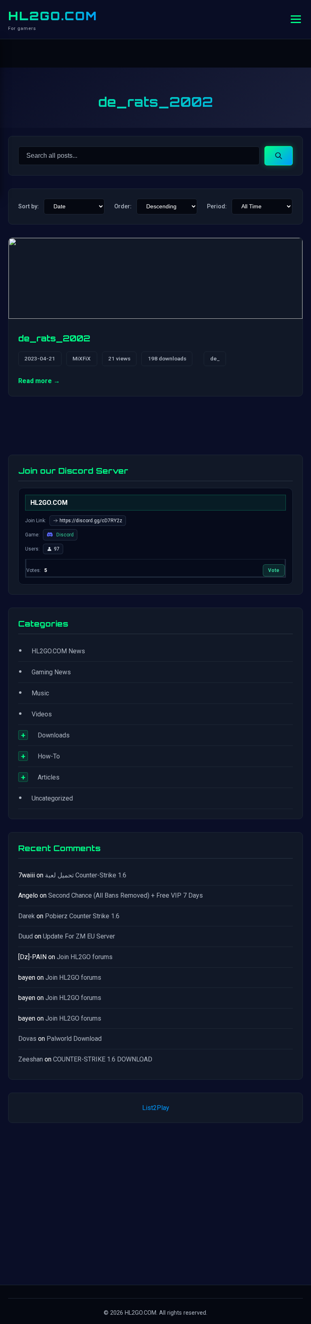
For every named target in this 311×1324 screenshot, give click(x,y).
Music (40, 693)
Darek (26, 916)
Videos (42, 714)
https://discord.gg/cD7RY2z (91, 520)
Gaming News (51, 672)
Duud (25, 936)
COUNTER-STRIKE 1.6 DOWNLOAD (102, 1059)
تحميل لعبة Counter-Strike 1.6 (85, 875)
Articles (49, 777)
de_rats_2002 (54, 338)
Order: (123, 206)
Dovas (27, 1038)
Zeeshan (30, 1059)
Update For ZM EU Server (79, 936)
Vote (273, 570)
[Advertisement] (155, 1202)
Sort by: (28, 206)
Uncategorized (52, 798)
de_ (215, 358)
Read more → (39, 381)
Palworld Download (74, 1038)
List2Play (155, 1108)
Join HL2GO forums (85, 957)
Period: (217, 206)
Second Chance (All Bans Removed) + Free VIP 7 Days (125, 895)
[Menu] (296, 19)
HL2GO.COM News (58, 651)
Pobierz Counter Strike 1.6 (82, 916)
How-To (49, 756)
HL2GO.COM (52, 15)
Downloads (54, 735)
